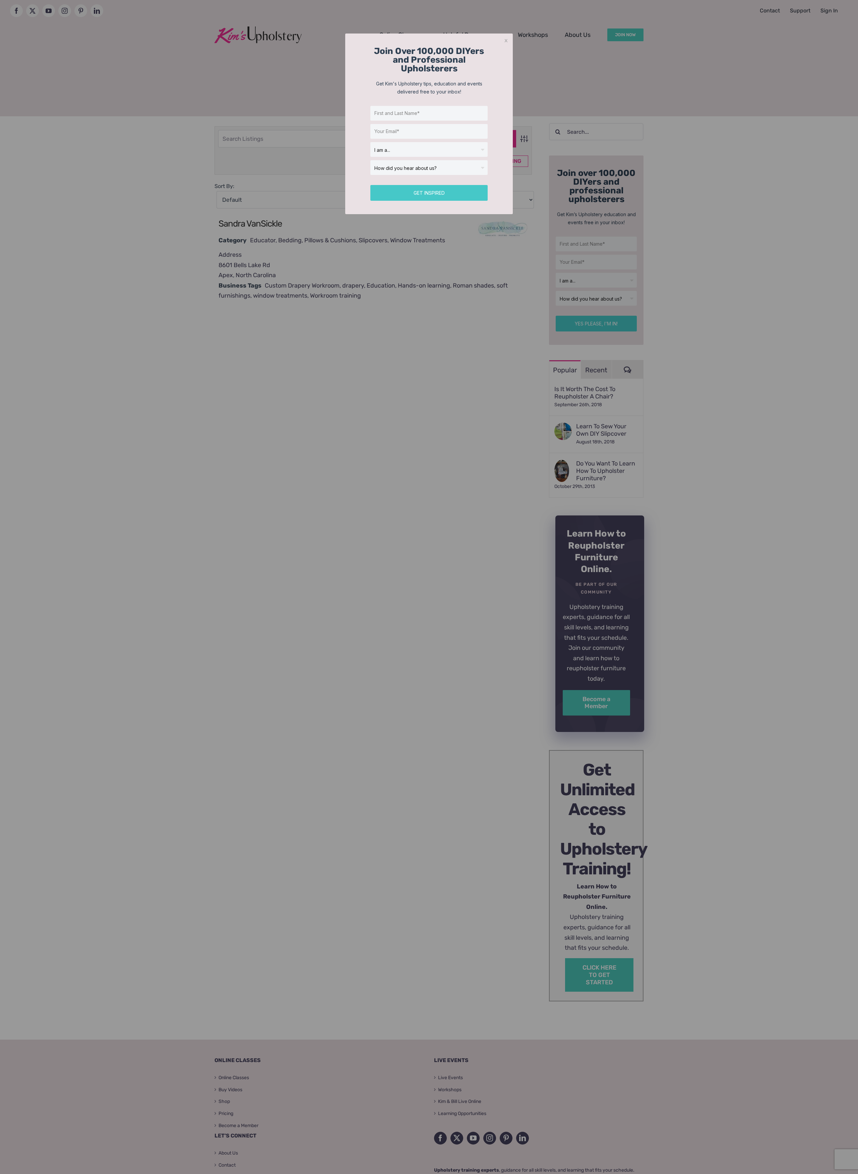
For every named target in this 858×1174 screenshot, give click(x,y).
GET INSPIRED (429, 193)
